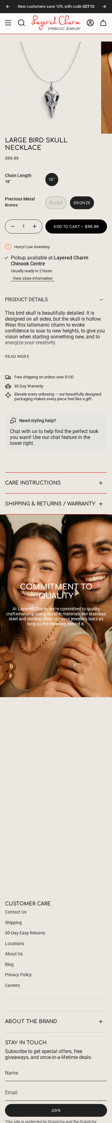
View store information (33, 278)
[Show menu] (8, 22)
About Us (14, 953)
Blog (9, 964)
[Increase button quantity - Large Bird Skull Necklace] (34, 226)
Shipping (13, 922)
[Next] (104, 6)
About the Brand (31, 1021)
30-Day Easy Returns (25, 932)
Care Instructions (33, 483)
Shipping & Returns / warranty (50, 504)
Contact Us (15, 911)
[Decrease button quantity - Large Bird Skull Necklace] (12, 226)
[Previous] (8, 6)
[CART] (103, 22)
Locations (14, 943)
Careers (12, 985)
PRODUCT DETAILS (26, 300)
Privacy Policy (18, 974)
